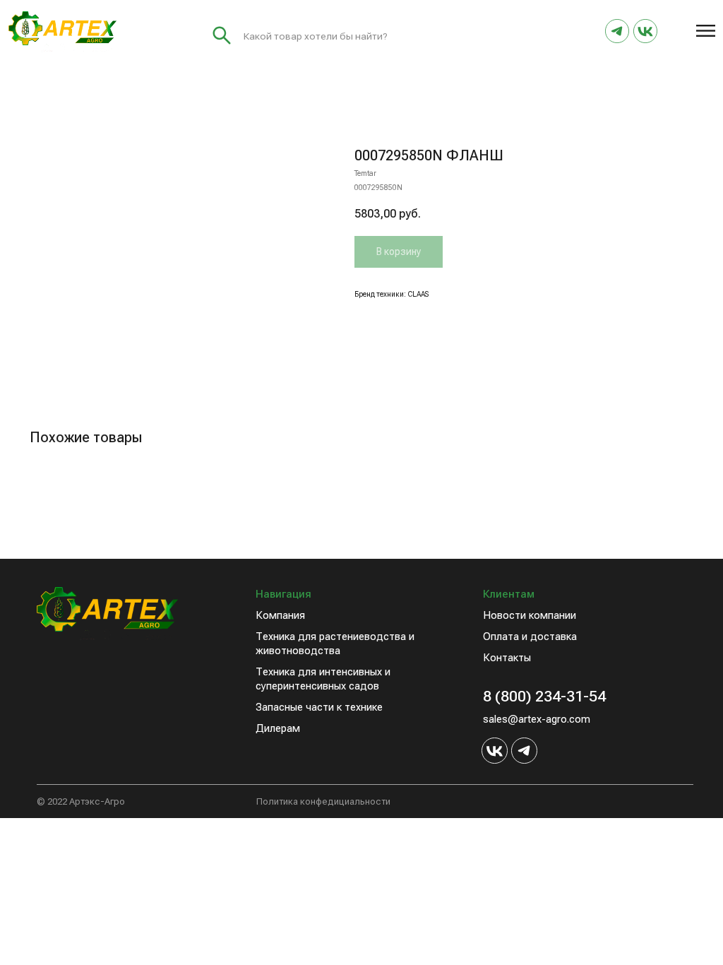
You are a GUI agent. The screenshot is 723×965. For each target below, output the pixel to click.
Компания (280, 615)
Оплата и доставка (530, 636)
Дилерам (278, 728)
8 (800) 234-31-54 (544, 696)
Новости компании (529, 615)
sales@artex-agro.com (536, 719)
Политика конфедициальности (323, 801)
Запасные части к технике (319, 707)
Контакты (507, 657)
